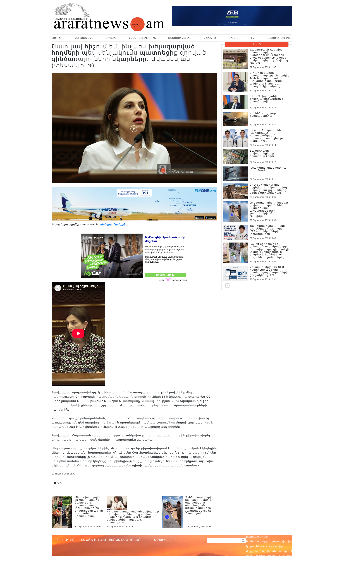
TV (252, 38)
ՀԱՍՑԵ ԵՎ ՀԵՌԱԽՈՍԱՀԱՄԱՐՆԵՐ (110, 540)
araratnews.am (286, 531)
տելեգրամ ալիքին (112, 224)
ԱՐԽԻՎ (160, 540)
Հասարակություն (142, 38)
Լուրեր (57, 38)
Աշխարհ (210, 38)
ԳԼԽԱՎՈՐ (66, 540)
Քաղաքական (84, 38)
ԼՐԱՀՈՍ (257, 44)
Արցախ (111, 38)
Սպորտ (233, 38)
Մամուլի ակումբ (279, 38)
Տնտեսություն (179, 38)
